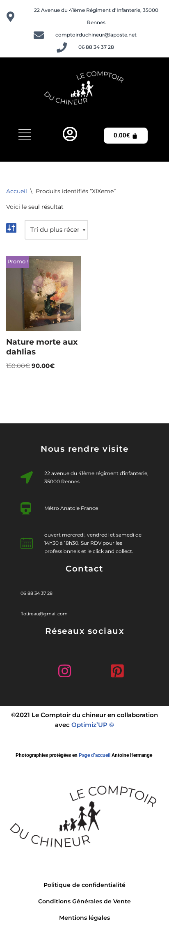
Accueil (16, 191)
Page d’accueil (94, 755)
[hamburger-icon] (24, 135)
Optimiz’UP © (92, 725)
